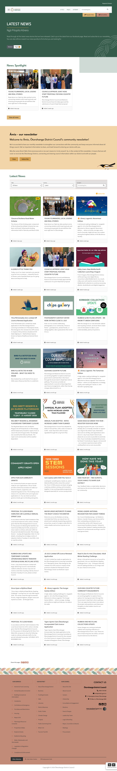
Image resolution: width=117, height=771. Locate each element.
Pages (17, 47)
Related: (10, 47)
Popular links (90, 15)
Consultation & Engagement (71, 703)
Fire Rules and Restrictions (22, 709)
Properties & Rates (19, 728)
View (14, 159)
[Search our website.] (107, 9)
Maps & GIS (17, 717)
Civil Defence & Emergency (21, 705)
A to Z (62, 10)
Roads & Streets (18, 732)
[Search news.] (103, 185)
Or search (79, 183)
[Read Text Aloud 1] (109, 764)
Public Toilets (42, 711)
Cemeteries (17, 701)
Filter (12, 183)
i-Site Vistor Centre (31, 759)
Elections (65, 707)
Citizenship (66, 699)
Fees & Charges (67, 711)
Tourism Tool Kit (43, 732)
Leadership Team (68, 715)
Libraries (40, 703)
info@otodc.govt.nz (100, 693)
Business (40, 691)
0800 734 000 (102, 691)
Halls (39, 699)
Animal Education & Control (22, 691)
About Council (67, 691)
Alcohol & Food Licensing (21, 687)
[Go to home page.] (15, 10)
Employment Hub (47, 759)
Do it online (103, 15)
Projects (40, 720)
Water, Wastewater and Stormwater (20, 741)
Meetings (65, 728)
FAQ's (68, 10)
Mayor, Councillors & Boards (71, 724)
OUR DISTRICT (41, 682)
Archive (45, 183)
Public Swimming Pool (44, 724)
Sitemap (75, 10)
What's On (41, 728)
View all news (14, 117)
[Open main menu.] (8, 9)
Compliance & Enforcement (22, 752)
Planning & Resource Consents (19, 723)
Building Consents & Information (19, 696)
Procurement (66, 732)
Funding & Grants (43, 695)
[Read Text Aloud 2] (113, 764)
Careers (65, 695)
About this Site (67, 687)
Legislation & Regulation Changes (20, 747)
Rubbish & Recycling (20, 736)
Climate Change (42, 715)
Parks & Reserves (43, 707)
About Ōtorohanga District (45, 687)
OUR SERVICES (17, 682)
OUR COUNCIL (65, 682)
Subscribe (25, 159)
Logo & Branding (67, 720)
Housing (16, 713)
